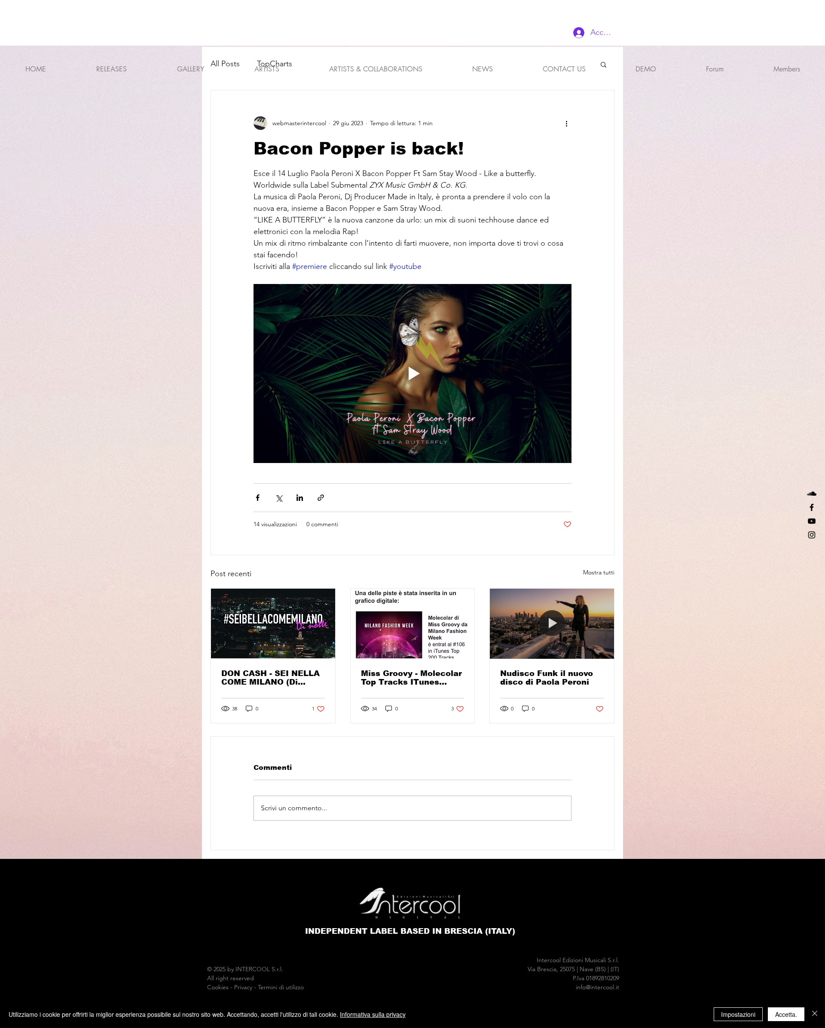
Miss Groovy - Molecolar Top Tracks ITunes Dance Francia (411, 677)
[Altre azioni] (566, 123)
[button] (266, 65)
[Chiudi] (815, 1014)
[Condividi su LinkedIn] (300, 498)
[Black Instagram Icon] (811, 535)
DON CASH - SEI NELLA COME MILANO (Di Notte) (270, 677)
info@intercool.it (597, 987)
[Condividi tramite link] (321, 498)
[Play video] (412, 373)
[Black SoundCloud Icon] (811, 493)
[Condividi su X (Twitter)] (279, 498)
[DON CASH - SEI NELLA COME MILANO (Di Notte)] (273, 623)
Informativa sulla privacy (373, 1014)
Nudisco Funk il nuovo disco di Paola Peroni (546, 677)
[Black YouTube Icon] (811, 521)
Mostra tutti (598, 572)
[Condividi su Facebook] (258, 498)
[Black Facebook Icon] (811, 507)
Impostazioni (738, 1014)
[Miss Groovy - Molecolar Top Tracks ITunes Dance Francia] (413, 623)
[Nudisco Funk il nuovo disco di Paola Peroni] (552, 623)
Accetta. (786, 1014)
